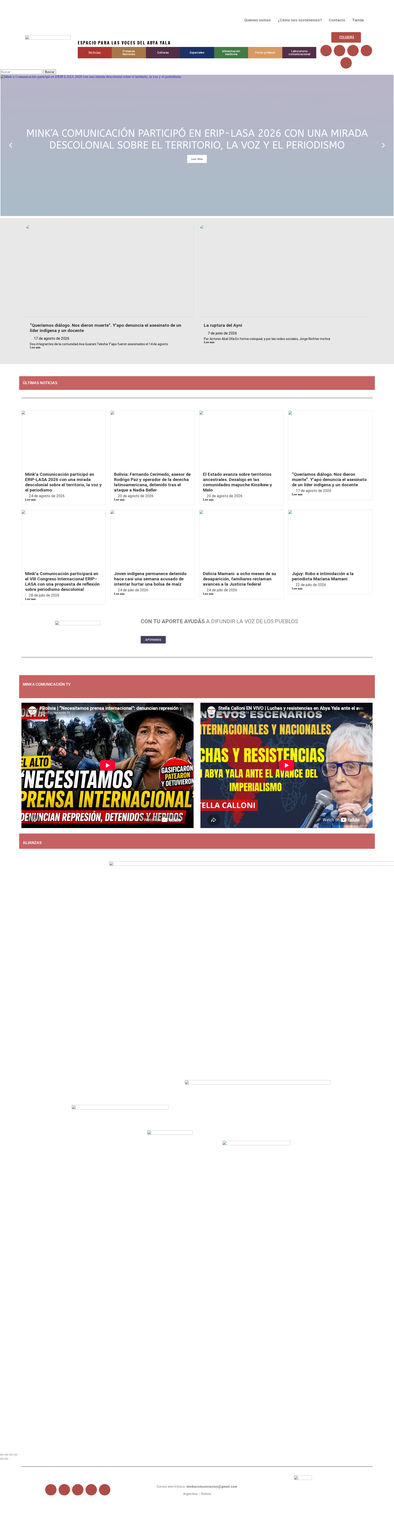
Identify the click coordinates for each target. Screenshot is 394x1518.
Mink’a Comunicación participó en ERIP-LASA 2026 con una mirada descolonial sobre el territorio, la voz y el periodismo (63, 482)
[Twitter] (339, 50)
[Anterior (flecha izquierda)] (2, 1458)
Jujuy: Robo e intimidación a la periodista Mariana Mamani (323, 576)
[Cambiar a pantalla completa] (6, 1454)
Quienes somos (257, 20)
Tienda (358, 20)
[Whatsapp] (346, 63)
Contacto (337, 20)
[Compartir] (11, 1454)
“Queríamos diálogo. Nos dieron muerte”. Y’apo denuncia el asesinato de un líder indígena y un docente (329, 479)
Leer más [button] (197, 159)
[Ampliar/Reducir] (2, 1454)
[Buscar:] (21, 72)
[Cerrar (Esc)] (15, 1454)
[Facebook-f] (51, 1489)
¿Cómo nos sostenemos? (300, 20)
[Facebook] (326, 50)
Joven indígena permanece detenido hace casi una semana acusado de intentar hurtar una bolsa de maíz (150, 579)
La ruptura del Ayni (223, 325)
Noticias (95, 52)
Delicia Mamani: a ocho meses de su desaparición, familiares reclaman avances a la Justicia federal (239, 579)
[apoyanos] (51, 692)
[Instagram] (366, 50)
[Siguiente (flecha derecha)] (6, 1458)
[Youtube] (353, 50)
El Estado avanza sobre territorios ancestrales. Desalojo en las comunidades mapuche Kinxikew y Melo (237, 482)
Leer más (35, 347)
